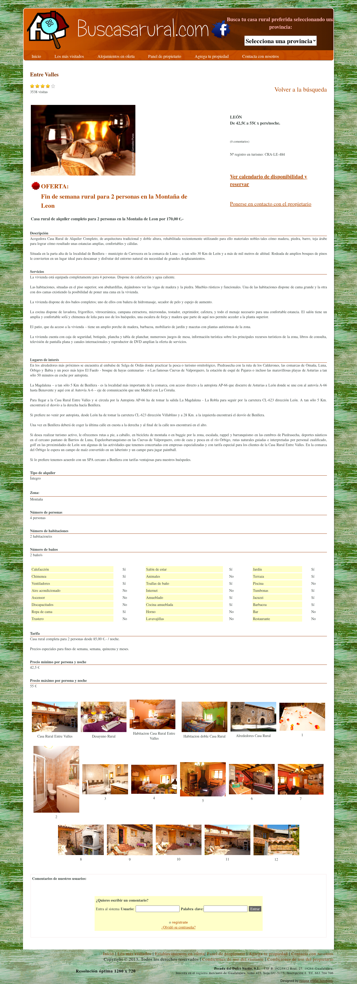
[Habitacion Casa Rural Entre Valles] (152, 727)
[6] (252, 792)
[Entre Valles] (83, 174)
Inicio (108, 953)
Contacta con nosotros (312, 953)
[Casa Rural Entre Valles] (55, 730)
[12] (276, 853)
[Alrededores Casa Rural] (253, 730)
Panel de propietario (226, 953)
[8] (81, 853)
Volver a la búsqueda (300, 89)
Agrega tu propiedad (268, 953)
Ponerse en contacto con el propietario (270, 203)
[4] (154, 792)
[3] (105, 792)
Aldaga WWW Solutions (316, 981)
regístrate (180, 922)
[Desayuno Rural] (103, 730)
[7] (301, 793)
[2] (56, 811)
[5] (203, 794)
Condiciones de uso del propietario (300, 959)
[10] (178, 853)
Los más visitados (134, 953)
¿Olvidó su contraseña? (178, 927)
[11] (227, 853)
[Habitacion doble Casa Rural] (204, 730)
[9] (130, 853)
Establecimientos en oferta (180, 953)
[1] (302, 729)
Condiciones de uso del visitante (233, 959)
